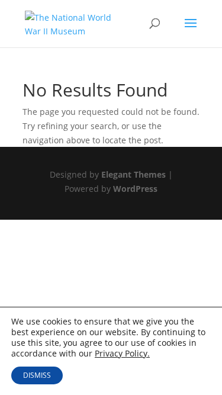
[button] (190, 30)
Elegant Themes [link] (133, 174)
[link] (69, 22)
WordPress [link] (135, 188)
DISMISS (37, 375)
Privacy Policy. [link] (122, 353)
